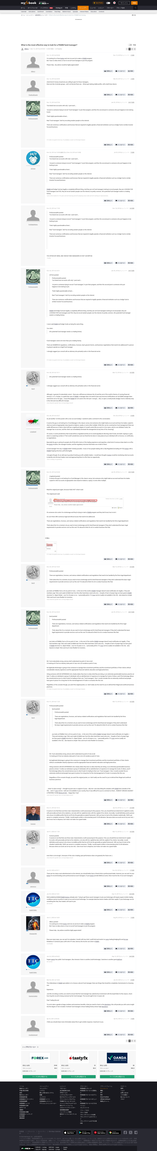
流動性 (21, 1110)
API (101, 1092)
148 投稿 (131, 894)
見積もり (109, 71)
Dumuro (33, 824)
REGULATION (63, 793)
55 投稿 (132, 372)
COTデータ (22, 1107)
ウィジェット (104, 1088)
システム (73, 8)
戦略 (41, 1095)
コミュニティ (83, 8)
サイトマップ (41, 1132)
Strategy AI (59, 8)
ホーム (23, 8)
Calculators (32, 11)
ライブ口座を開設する (39, 1076)
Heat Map (57, 11)
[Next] (135, 49)
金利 (20, 1092)
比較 (81, 1123)
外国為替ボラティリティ (26, 1099)
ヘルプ (122, 1090)
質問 (122, 1088)
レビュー (101, 8)
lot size (126, 939)
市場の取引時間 (23, 1090)
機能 (101, 1090)
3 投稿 (132, 415)
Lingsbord (33, 432)
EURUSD (38, 1147)
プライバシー (31, 1132)
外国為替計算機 (23, 1112)
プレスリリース (84, 1107)
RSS (101, 1095)
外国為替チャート (45, 1099)
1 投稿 (132, 55)
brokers (67, 897)
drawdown (107, 1004)
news (107, 939)
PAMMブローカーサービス (67, 1101)
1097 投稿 (131, 102)
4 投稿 (132, 980)
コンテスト (43, 1097)
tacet (33, 389)
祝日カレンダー (23, 1095)
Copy (93, 595)
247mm (33, 168)
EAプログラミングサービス (68, 1097)
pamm (53, 959)
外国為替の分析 (23, 1105)
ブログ (122, 1099)
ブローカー (110, 8)
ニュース (93, 8)
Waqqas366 (33, 934)
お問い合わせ (124, 1092)
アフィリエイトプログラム (67, 1099)
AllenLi (26, 49)
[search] (137, 8)
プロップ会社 (120, 8)
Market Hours (66, 11)
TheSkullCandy (33, 95)
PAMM (85, 58)
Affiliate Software (105, 1099)
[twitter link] (130, 1132)
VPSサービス (63, 1092)
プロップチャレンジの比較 (87, 1114)
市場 (66, 8)
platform (119, 959)
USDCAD (51, 1149)
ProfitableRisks (33, 224)
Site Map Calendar (55, 1131)
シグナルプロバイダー (66, 1095)
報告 (131, 71)
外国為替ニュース (24, 1103)
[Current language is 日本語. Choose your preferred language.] (114, 2)
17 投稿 (132, 870)
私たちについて (125, 1097)
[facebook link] (125, 1132)
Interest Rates (84, 11)
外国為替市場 (23, 1097)
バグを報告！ (124, 1095)
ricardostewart (33, 1035)
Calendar (23, 11)
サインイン (124, 3)
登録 (134, 3)
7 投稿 (132, 152)
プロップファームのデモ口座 (88, 1121)
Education (94, 11)
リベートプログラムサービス (68, 1103)
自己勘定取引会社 (65, 1090)
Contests (101, 11)
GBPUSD (51, 1147)
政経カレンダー (23, 1088)
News (65, 1149)
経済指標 (22, 1116)
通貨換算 (22, 1118)
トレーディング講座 (65, 1112)
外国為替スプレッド (86, 1088)
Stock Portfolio (104, 1097)
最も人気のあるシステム (47, 1092)
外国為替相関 (23, 1101)
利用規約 (21, 1132)
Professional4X (33, 118)
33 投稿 (132, 208)
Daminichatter (33, 996)
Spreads (75, 11)
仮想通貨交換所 (64, 1110)
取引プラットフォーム (66, 1105)
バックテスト (46, 8)
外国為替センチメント (46, 1101)
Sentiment (40, 11)
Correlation (49, 11)
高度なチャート (104, 1101)
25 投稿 (132, 808)
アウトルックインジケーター (48, 1103)
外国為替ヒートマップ (25, 1114)
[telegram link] (136, 1132)
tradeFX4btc (33, 910)
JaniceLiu (33, 886)
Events (65, 1147)
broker (62, 58)
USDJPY (38, 1149)
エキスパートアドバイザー (67, 1107)
